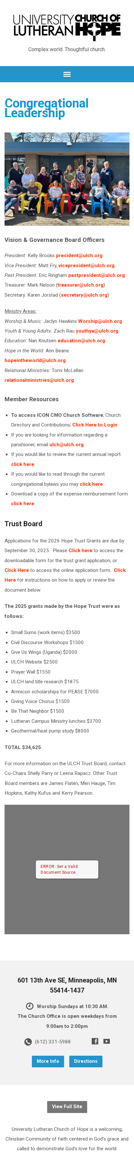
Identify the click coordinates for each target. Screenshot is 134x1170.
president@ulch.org (79, 255)
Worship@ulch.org (100, 321)
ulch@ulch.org (66, 445)
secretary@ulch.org (84, 295)
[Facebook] (95, 1041)
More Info (48, 1061)
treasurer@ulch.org (80, 285)
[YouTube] (106, 1041)
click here (22, 464)
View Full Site (67, 1106)
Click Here (17, 570)
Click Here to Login (94, 425)
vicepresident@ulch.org (86, 265)
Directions (86, 1061)
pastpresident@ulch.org (96, 275)
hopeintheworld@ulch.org (35, 360)
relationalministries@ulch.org (39, 380)
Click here (80, 550)
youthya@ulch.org (97, 331)
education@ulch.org (81, 341)
